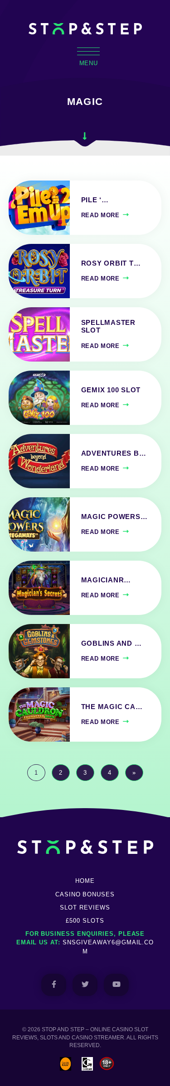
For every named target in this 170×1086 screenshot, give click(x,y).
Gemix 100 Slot (111, 390)
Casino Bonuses (85, 894)
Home (85, 880)
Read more (100, 215)
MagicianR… (106, 580)
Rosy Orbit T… (111, 263)
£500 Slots (85, 920)
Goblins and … (111, 643)
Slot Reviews (85, 907)
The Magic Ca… (112, 706)
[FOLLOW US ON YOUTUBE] (116, 985)
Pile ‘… (95, 200)
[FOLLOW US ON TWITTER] (85, 985)
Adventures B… (113, 453)
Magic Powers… (114, 516)
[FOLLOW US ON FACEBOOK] (53, 985)
